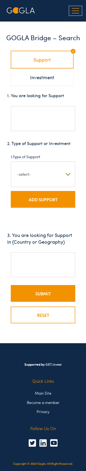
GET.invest (53, 364)
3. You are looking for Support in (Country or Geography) (39, 238)
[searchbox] (17, 115)
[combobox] (43, 118)
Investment (42, 77)
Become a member (43, 402)
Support (42, 59)
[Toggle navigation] (75, 11)
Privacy (43, 411)
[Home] (21, 11)
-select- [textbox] (24, 174)
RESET (43, 315)
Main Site (43, 393)
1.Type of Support (25, 156)
